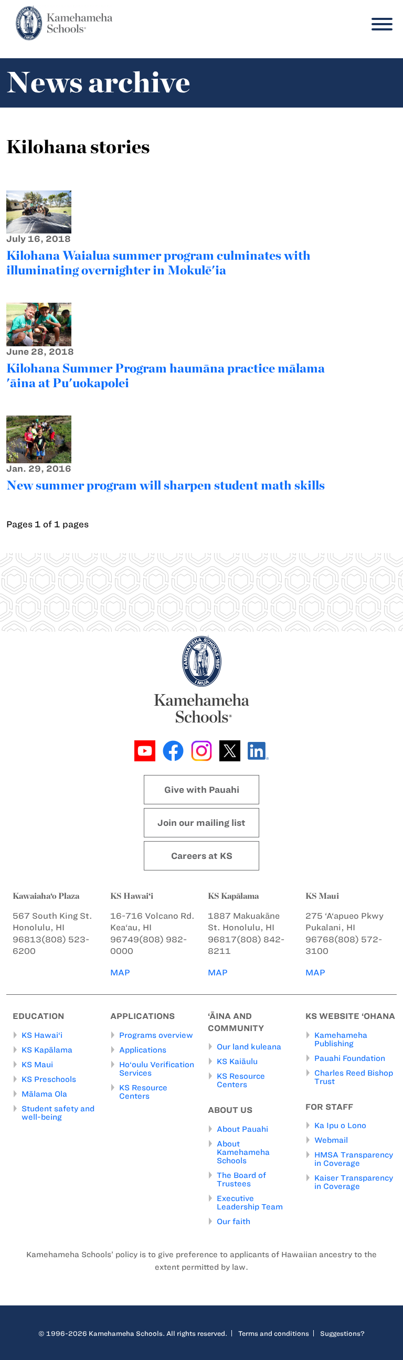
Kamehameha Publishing (340, 1039)
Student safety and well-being (58, 1112)
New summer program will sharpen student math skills (165, 485)
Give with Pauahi (201, 789)
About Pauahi (242, 1129)
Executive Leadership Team (250, 1202)
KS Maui (37, 1064)
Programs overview (156, 1035)
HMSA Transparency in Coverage (353, 1159)
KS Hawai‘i (42, 1035)
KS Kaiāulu (237, 1061)
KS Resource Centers (143, 1091)
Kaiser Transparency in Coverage (353, 1182)
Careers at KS (201, 855)
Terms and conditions (273, 1333)
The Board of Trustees (241, 1179)
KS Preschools (49, 1079)
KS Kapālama (47, 1050)
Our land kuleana (249, 1047)
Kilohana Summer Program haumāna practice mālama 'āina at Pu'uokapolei (165, 375)
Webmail (331, 1140)
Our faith (233, 1221)
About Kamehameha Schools (243, 1152)
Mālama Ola (44, 1094)
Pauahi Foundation (349, 1058)
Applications (142, 1050)
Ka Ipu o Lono (340, 1125)
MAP (120, 972)
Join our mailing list (201, 822)
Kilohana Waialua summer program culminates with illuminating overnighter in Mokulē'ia (158, 263)
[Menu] (379, 24)
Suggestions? (342, 1333)
